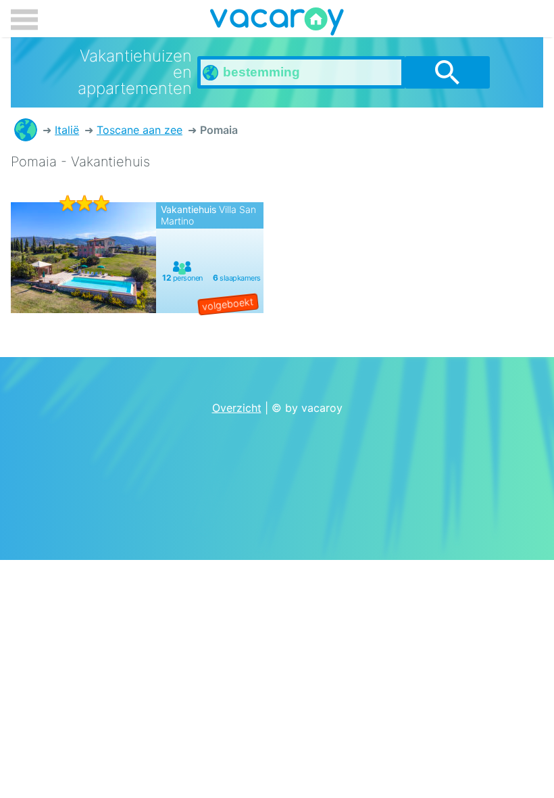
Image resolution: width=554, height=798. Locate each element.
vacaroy (277, 24)
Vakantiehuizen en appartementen (25, 129)
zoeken (447, 72)
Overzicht (236, 408)
